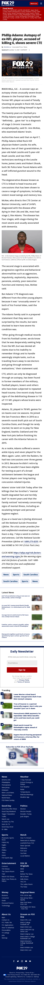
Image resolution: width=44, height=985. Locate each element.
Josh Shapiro (24, 816)
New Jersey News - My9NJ (26, 899)
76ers (4, 853)
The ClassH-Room (8, 871)
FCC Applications (7, 925)
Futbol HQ (5, 842)
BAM (22, 871)
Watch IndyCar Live (27, 934)
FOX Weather (24, 787)
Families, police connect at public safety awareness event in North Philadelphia (15, 625)
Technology (6, 906)
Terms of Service (23, 682)
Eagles (4, 845)
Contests (5, 866)
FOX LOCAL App (26, 895)
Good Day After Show (9, 809)
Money (5, 892)
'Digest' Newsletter (8, 814)
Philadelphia (6, 782)
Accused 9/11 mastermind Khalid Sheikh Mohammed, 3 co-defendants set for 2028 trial (16, 607)
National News (7, 795)
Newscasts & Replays (27, 840)
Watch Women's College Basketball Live (26, 943)
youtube (26, 961)
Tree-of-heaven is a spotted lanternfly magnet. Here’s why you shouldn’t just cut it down (28, 706)
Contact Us (5, 920)
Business (5, 895)
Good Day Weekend (9, 811)
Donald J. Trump (26, 814)
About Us (6, 914)
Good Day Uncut (7, 827)
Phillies (4, 850)
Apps (3, 917)
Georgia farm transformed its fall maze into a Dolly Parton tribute (15, 616)
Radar (22, 789)
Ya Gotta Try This (8, 822)
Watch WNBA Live (26, 947)
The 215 (23, 882)
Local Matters (25, 856)
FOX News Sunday (8, 800)
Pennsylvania (6, 785)
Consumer (5, 898)
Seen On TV (6, 824)
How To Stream (25, 838)
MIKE (22, 869)
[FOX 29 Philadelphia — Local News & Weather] (8, 3)
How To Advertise (8, 928)
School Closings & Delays (26, 783)
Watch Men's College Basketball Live (27, 937)
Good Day (6, 805)
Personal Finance (8, 903)
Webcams (23, 848)
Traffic (4, 816)
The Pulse (23, 887)
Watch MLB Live (26, 927)
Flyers (4, 847)
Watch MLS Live (25, 950)
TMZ (3, 874)
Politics (23, 805)
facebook (14, 961)
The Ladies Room (26, 884)
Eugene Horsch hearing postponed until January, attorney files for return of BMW (27, 737)
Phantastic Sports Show (8, 839)
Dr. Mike (4, 829)
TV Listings (5, 933)
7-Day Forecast (25, 780)
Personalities (6, 930)
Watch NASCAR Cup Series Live (27, 930)
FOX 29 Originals (24, 864)
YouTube (23, 853)
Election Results (25, 811)
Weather (24, 776)
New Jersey (6, 787)
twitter (18, 961)
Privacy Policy (24, 680)
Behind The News (26, 874)
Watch (23, 835)
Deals (4, 900)
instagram (22, 961)
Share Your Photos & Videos (9, 880)
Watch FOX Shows (8, 877)
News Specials (25, 846)
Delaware (5, 790)
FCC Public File (7, 922)
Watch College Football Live (25, 923)
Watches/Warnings (26, 794)
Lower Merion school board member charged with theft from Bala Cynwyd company (27, 696)
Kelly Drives (24, 879)
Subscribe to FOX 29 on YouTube (19, 747)
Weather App (24, 797)
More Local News (8, 793)
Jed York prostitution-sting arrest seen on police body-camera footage (16, 597)
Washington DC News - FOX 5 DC (27, 908)
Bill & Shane (24, 877)
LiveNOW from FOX (27, 843)
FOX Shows (6, 869)
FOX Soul (23, 851)
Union (4, 855)
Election (23, 809)
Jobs (3, 935)
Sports (16, 574)
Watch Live (34, 3)
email (30, 961)
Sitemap (4, 938)
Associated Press (17, 47)
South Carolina (30, 574)
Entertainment (9, 863)
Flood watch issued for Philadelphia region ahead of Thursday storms (25, 727)
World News (6, 798)
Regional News (27, 892)
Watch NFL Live (25, 920)
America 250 (6, 780)
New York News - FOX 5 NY (26, 903)
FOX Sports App (7, 858)
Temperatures (25, 792)
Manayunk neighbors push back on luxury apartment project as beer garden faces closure (16, 635)
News (25, 47)
